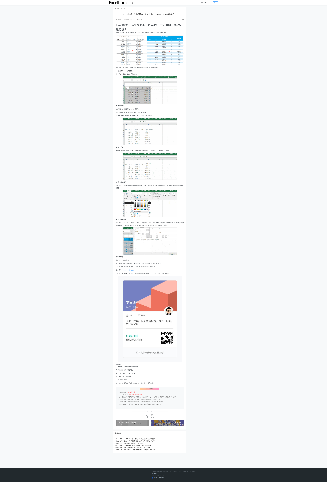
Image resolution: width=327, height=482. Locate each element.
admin (120, 19)
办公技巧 (123, 8)
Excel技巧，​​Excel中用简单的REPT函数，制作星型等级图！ (134, 445)
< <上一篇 (119, 424)
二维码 (152, 417)
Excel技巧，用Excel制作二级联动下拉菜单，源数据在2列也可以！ (136, 449)
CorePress (154, 473)
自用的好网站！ (204, 2)
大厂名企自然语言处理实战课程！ (172, 422)
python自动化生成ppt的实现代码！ (127, 422)
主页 (117, 8)
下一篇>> (180, 424)
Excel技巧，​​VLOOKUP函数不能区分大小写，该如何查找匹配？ (135, 439)
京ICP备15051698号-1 (160, 478)
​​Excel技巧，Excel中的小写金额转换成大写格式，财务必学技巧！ (136, 441)
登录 (215, 2)
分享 (147, 417)
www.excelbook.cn (128, 270)
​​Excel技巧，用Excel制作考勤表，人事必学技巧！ (131, 443)
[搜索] (210, 2)
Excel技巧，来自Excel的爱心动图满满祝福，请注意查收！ (134, 447)
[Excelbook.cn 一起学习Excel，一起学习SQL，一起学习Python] (121, 2)
